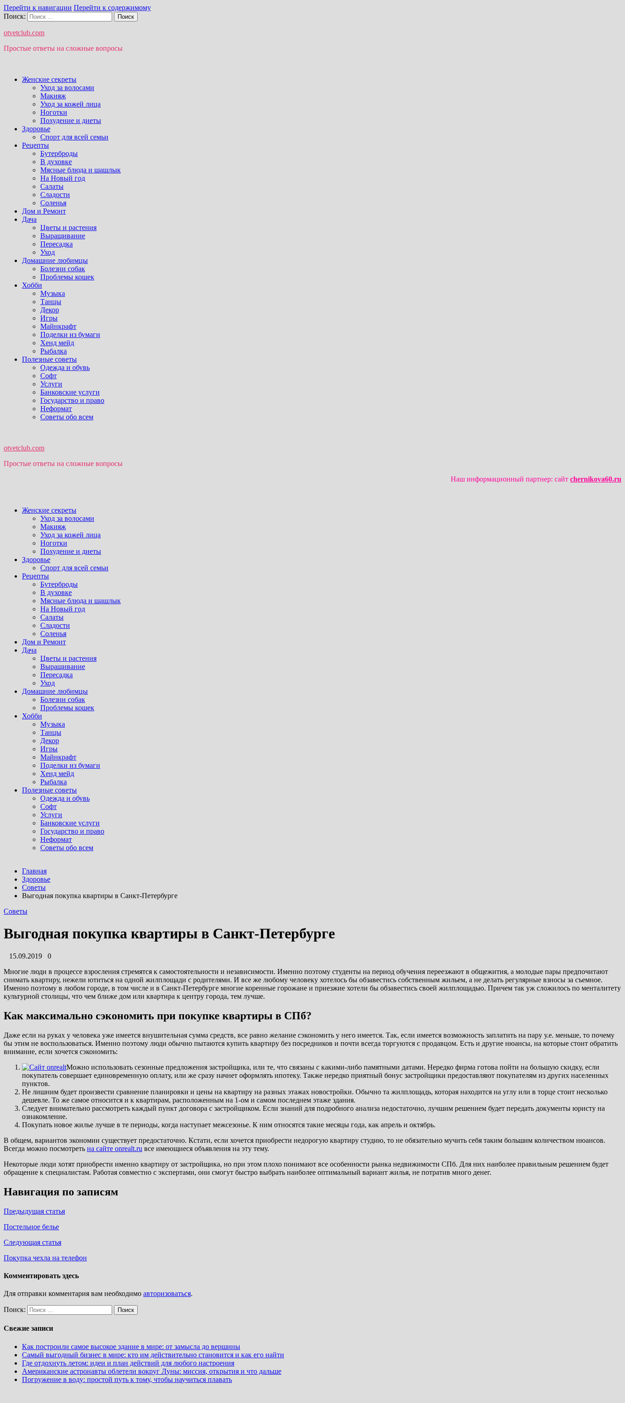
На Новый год (62, 178)
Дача (29, 219)
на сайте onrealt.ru (114, 1148)
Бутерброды (59, 153)
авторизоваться (167, 1293)
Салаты (52, 186)
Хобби (32, 285)
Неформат (56, 408)
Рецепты (35, 145)
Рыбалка (53, 351)
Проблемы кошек (67, 277)
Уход (47, 252)
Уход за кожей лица (70, 104)
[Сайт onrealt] (44, 1067)
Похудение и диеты (70, 120)
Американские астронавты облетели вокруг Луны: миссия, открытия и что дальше (151, 1371)
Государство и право (72, 400)
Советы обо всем (66, 417)
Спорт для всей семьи (74, 137)
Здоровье (36, 129)
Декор (49, 310)
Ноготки (53, 112)
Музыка (52, 293)
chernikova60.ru (595, 479)
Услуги (51, 384)
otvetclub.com (24, 33)
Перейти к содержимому (112, 7)
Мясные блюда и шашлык (80, 170)
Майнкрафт (58, 326)
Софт (48, 376)
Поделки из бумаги (70, 334)
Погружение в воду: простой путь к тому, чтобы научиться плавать (127, 1379)
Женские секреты (49, 79)
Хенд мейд (57, 343)
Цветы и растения (68, 227)
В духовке (56, 162)
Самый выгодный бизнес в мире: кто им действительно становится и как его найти (153, 1355)
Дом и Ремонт (44, 211)
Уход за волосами (67, 87)
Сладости (55, 194)
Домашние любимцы (55, 260)
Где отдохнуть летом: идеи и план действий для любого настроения (128, 1363)
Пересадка (56, 244)
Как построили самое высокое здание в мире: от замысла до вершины (131, 1346)
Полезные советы (49, 359)
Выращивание (62, 236)
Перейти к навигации (38, 7)
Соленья (53, 203)
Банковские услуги (70, 392)
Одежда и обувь (65, 367)
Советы (15, 911)
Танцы (50, 301)
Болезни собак (62, 269)
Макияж (53, 96)
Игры (49, 318)
